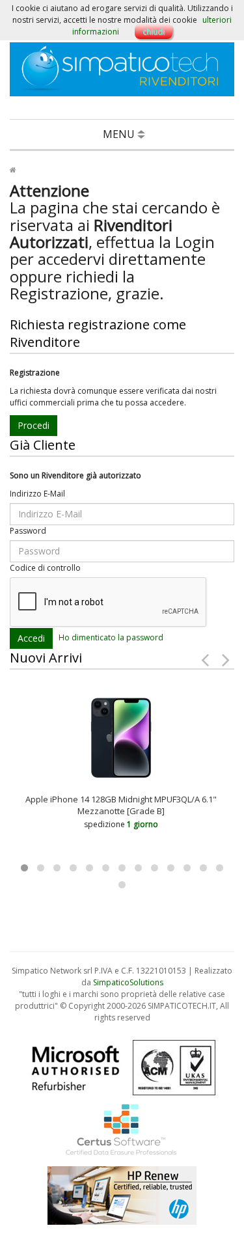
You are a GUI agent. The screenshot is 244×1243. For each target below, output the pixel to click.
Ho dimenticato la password (111, 637)
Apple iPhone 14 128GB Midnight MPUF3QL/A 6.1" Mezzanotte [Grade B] (121, 805)
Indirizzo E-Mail (37, 493)
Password (28, 530)
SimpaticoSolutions (128, 982)
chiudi (153, 31)
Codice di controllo (45, 567)
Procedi (33, 425)
